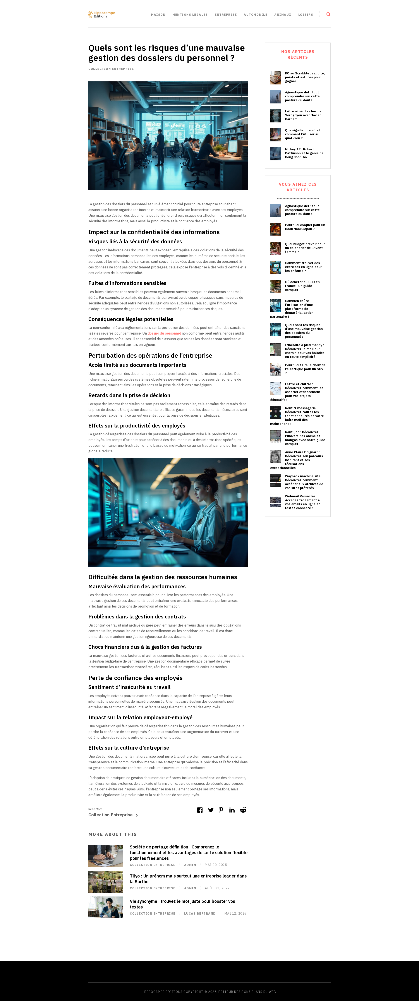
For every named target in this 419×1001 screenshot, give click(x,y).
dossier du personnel (164, 333)
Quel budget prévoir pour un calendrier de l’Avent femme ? (305, 248)
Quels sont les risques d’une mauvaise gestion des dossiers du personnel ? (304, 331)
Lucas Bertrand (200, 913)
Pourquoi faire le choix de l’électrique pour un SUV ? (305, 369)
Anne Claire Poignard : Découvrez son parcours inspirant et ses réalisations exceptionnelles (296, 460)
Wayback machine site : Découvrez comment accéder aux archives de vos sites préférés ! (304, 482)
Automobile (255, 15)
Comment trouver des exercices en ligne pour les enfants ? (303, 267)
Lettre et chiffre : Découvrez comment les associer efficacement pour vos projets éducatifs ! (296, 392)
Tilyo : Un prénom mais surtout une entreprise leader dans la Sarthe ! (188, 878)
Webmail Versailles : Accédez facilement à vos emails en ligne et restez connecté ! (302, 502)
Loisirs (305, 15)
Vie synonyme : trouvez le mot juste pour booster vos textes (182, 904)
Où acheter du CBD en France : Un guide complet (302, 286)
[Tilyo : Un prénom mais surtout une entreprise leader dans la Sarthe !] (105, 882)
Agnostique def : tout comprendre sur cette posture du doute (302, 96)
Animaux (282, 15)
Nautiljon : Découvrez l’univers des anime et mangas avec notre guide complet (305, 438)
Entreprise (226, 15)
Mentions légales (190, 15)
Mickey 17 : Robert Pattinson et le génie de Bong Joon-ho (304, 153)
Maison (158, 15)
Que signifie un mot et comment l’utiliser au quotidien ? (302, 134)
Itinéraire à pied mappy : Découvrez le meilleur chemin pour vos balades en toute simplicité (305, 351)
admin (190, 865)
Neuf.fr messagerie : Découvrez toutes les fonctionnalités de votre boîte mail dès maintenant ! (297, 416)
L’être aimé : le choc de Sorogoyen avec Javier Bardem (303, 115)
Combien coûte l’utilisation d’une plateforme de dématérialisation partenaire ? (292, 309)
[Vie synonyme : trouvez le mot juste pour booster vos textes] (105, 907)
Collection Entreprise (111, 69)
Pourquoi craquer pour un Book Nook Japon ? (305, 227)
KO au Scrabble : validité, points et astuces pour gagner (305, 77)
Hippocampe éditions (163, 992)
